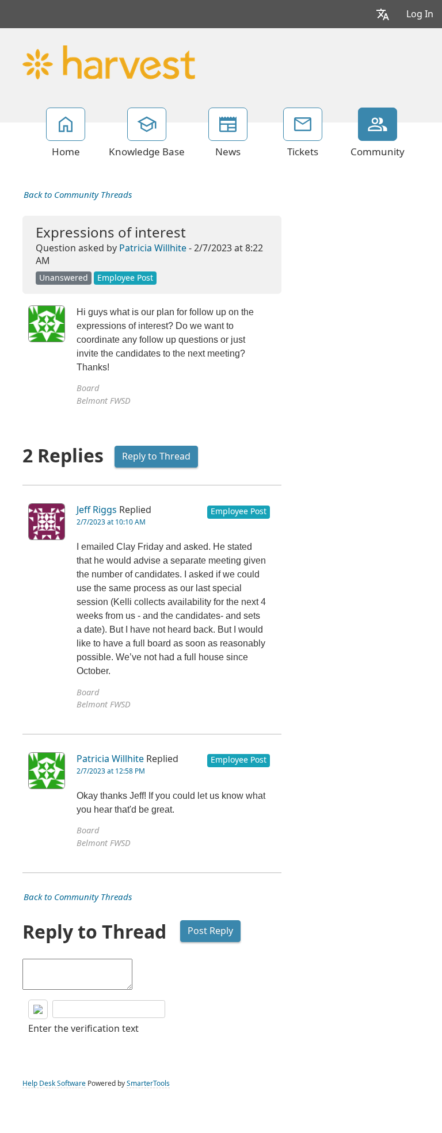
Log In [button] (419, 14)
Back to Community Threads (78, 195)
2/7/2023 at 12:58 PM (111, 771)
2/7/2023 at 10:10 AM (111, 522)
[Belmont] (108, 61)
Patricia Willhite (152, 248)
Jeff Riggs (97, 509)
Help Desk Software (54, 1084)
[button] (383, 14)
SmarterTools (148, 1084)
